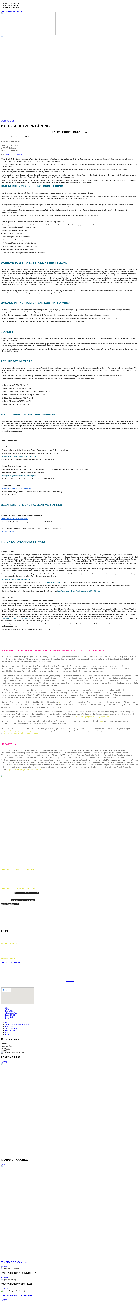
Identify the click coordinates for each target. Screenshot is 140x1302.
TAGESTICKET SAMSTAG (17, 1295)
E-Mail (3, 1048)
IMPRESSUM (70, 966)
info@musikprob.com (14, 154)
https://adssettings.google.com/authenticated (21, 733)
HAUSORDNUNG (70, 970)
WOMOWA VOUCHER (14, 1261)
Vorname (4, 1044)
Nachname (5, 1046)
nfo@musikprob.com (8, 958)
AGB (70, 973)
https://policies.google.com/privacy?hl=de (24, 769)
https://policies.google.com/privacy (16, 731)
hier (60, 702)
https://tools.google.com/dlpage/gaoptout (91, 716)
